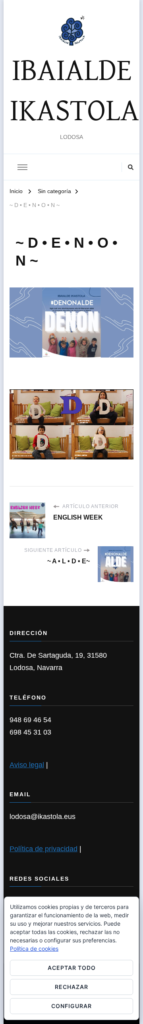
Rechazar (71, 986)
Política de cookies (34, 948)
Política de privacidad (43, 849)
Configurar (71, 1006)
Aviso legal (27, 765)
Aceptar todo (72, 967)
